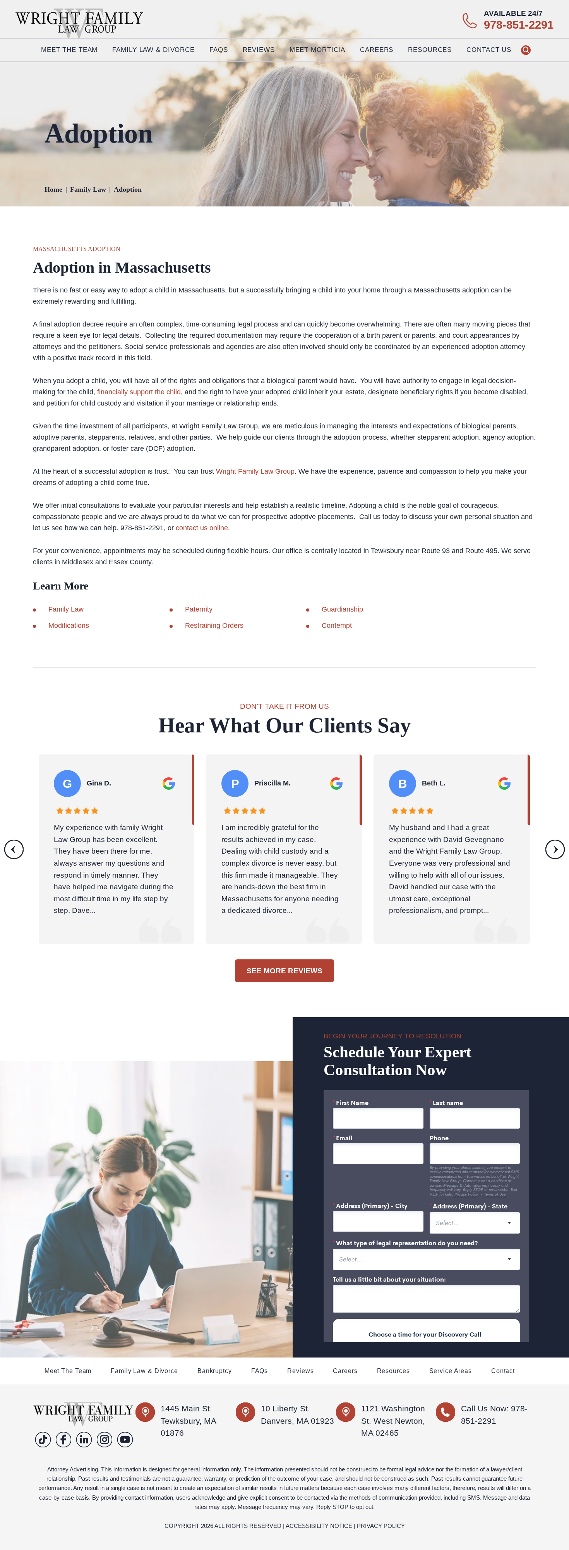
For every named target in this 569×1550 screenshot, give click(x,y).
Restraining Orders (214, 625)
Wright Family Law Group (255, 471)
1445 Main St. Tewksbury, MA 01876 (188, 1421)
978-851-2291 (519, 25)
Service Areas (450, 1371)
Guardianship (342, 609)
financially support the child (138, 392)
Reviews (259, 49)
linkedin (84, 1439)
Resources (393, 1371)
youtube (125, 1439)
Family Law (66, 609)
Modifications (68, 625)
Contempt (337, 625)
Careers (376, 49)
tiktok (43, 1439)
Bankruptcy (214, 1371)
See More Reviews (284, 971)
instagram (105, 1439)
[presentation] (14, 849)
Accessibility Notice (319, 1526)
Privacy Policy (381, 1526)
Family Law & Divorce (144, 1371)
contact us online (202, 528)
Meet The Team (69, 49)
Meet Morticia (317, 49)
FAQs (218, 49)
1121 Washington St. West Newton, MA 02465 (393, 1421)
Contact (503, 1371)
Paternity (199, 609)
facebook (64, 1439)
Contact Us (488, 49)
